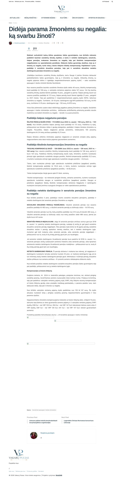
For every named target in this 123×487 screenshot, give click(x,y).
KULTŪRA (63, 18)
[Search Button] (112, 1)
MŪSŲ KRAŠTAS (30, 18)
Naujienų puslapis (19, 43)
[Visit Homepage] (61, 9)
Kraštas (15, 23)
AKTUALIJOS (14, 18)
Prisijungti (106, 1)
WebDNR (59, 475)
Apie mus (11, 1)
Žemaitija (46, 43)
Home (10, 23)
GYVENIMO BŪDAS (48, 18)
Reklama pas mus (19, 1)
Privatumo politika (29, 1)
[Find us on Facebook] (9, 468)
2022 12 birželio (32, 43)
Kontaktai (37, 1)
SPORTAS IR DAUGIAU (96, 18)
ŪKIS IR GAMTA (77, 18)
